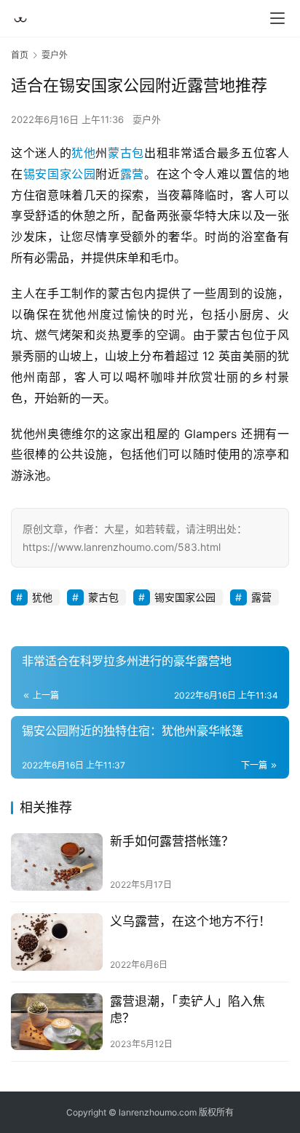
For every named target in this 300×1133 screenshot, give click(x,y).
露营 (132, 174)
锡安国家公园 (59, 174)
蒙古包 (126, 153)
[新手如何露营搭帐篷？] (57, 862)
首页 (19, 54)
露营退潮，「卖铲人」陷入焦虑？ (187, 1009)
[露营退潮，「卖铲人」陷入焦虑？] (57, 1022)
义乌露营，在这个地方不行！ (190, 921)
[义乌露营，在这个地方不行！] (57, 942)
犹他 (83, 153)
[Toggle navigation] (277, 18)
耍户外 (147, 119)
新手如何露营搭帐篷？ (172, 841)
